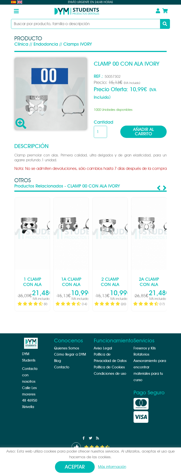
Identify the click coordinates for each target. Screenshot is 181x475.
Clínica (21, 44)
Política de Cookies (109, 367)
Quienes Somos (66, 348)
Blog (57, 361)
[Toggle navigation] (16, 11)
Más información (112, 467)
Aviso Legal (103, 348)
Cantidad (103, 122)
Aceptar (75, 467)
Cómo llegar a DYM (70, 354)
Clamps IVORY (77, 44)
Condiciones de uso (110, 373)
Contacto (61, 367)
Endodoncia (46, 44)
